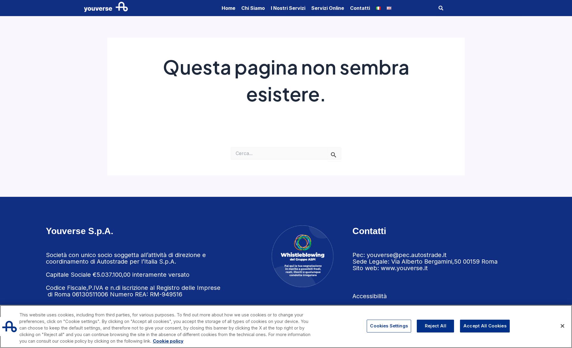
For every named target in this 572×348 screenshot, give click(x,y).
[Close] (562, 325)
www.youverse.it (404, 268)
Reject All (435, 326)
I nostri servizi (288, 8)
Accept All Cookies (484, 326)
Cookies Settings (389, 326)
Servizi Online (327, 8)
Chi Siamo (253, 8)
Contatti (360, 8)
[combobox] (479, 8)
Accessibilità (369, 296)
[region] (286, 326)
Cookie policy (168, 341)
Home (228, 8)
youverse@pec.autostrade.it (407, 255)
